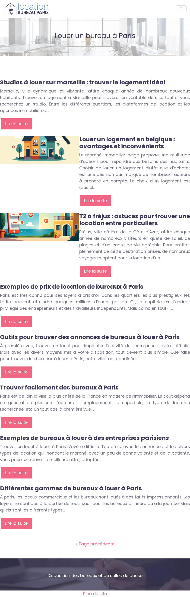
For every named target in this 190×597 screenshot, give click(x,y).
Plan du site (95, 594)
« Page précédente (95, 544)
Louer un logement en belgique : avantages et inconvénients (127, 142)
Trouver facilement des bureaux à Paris (59, 387)
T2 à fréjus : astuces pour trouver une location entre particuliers (134, 219)
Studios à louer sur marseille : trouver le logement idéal (82, 82)
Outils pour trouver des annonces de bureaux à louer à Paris (90, 337)
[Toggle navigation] (181, 9)
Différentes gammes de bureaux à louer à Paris (71, 488)
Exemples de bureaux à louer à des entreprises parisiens (84, 438)
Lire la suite (16, 124)
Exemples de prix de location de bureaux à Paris (71, 287)
